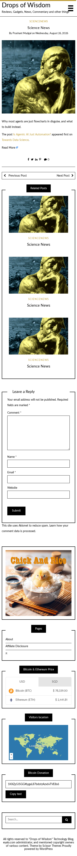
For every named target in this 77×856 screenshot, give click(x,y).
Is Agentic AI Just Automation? (32, 134)
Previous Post (17, 175)
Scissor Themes (51, 846)
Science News (38, 245)
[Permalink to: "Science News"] (38, 76)
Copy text (16, 794)
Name (12, 457)
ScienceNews (38, 21)
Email (11, 472)
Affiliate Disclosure (17, 646)
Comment (14, 412)
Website (12, 488)
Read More (8, 147)
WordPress (46, 849)
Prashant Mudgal (22, 33)
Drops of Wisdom (26, 5)
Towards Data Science (15, 140)
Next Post (63, 175)
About (9, 639)
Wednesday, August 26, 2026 (51, 33)
